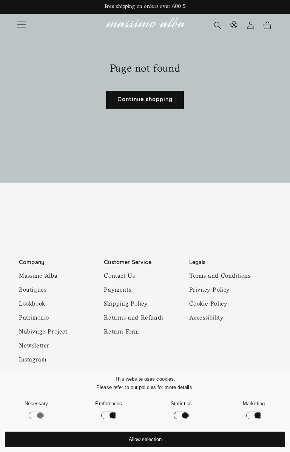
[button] (22, 25)
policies (147, 387)
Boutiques (32, 290)
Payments (117, 290)
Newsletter (34, 346)
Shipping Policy (126, 304)
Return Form (121, 332)
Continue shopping (145, 99)
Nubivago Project (43, 332)
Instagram (32, 360)
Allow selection (145, 439)
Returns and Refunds (134, 318)
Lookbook (32, 304)
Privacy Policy (209, 290)
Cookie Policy (208, 304)
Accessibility (206, 318)
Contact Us (119, 276)
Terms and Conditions (220, 276)
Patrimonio (34, 318)
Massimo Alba (38, 276)
